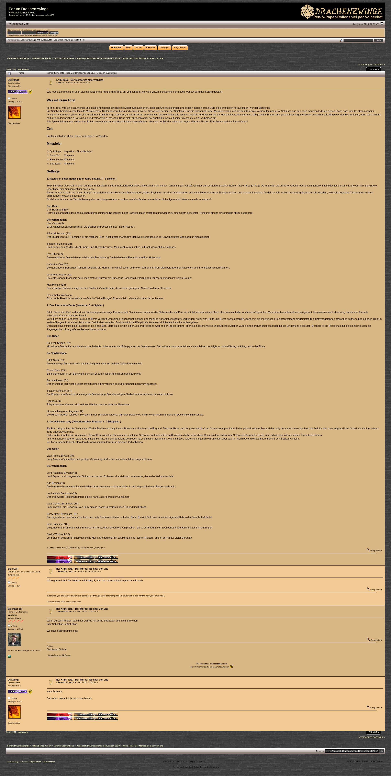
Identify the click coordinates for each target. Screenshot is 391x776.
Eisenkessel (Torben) (56, 649)
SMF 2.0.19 (168, 762)
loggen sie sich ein (20, 30)
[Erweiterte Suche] (340, 40)
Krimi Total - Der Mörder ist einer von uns (79, 80)
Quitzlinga (13, 80)
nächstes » (379, 64)
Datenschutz (49, 762)
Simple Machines (197, 762)
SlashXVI (13, 568)
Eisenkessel (15, 608)
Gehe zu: (320, 751)
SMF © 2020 (182, 762)
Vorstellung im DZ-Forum (59, 655)
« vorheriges (365, 64)
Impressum (36, 762)
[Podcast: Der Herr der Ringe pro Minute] (9, 657)
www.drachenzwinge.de (22, 12)
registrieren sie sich (41, 30)
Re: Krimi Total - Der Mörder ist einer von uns (82, 568)
